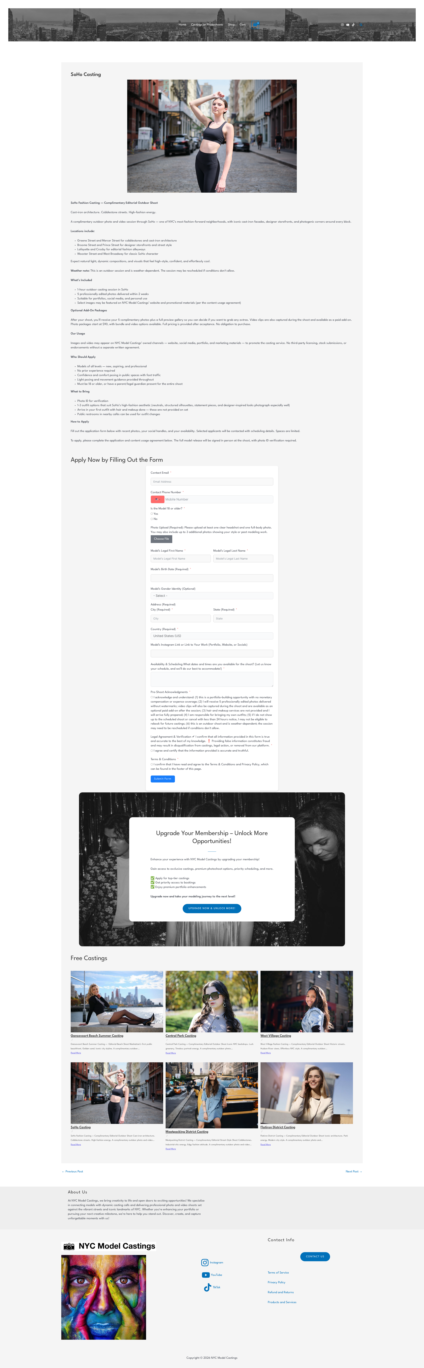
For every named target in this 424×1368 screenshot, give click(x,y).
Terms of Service (278, 1272)
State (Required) (224, 609)
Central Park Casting (181, 1036)
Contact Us (315, 1256)
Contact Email (160, 473)
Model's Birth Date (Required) (169, 569)
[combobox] (157, 499)
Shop (231, 24)
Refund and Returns (281, 1292)
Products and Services (282, 1302)
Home (182, 24)
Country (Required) (163, 629)
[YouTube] (347, 24)
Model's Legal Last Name (229, 550)
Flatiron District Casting (278, 1127)
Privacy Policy (276, 1282)
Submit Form (162, 779)
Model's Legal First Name (167, 550)
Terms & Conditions (163, 759)
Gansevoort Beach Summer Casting (97, 1036)
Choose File (161, 539)
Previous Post (72, 1171)
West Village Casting (276, 1036)
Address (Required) (163, 604)
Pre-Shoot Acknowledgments (169, 692)
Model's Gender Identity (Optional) (173, 589)
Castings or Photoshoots (207, 24)
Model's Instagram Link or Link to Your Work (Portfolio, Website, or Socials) (199, 644)
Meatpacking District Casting (187, 1131)
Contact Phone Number (166, 492)
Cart (242, 24)
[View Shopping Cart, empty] (255, 25)
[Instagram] (342, 24)
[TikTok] (353, 24)
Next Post (354, 1171)
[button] (361, 25)
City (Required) (160, 609)
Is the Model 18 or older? (167, 508)
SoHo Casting (81, 1127)
